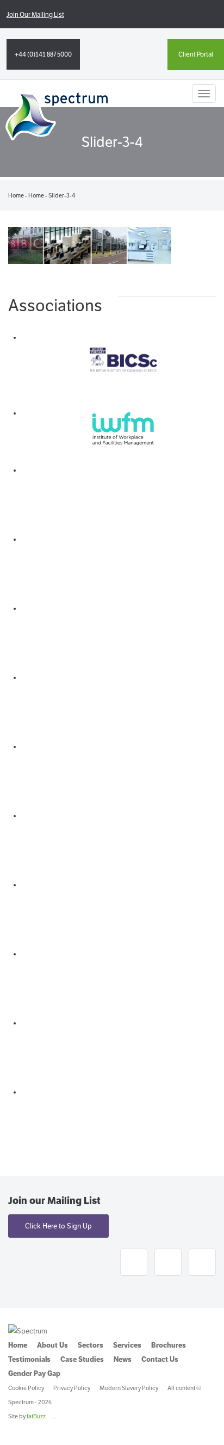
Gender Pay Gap (34, 1373)
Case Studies (82, 1359)
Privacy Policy (71, 1388)
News (123, 1359)
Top (211, 1430)
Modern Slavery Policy (128, 1388)
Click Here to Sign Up (58, 1226)
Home (16, 195)
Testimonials (29, 1359)
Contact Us (159, 1359)
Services (127, 1345)
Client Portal (195, 54)
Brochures (168, 1345)
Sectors (90, 1345)
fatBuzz (36, 1416)
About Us (52, 1345)
